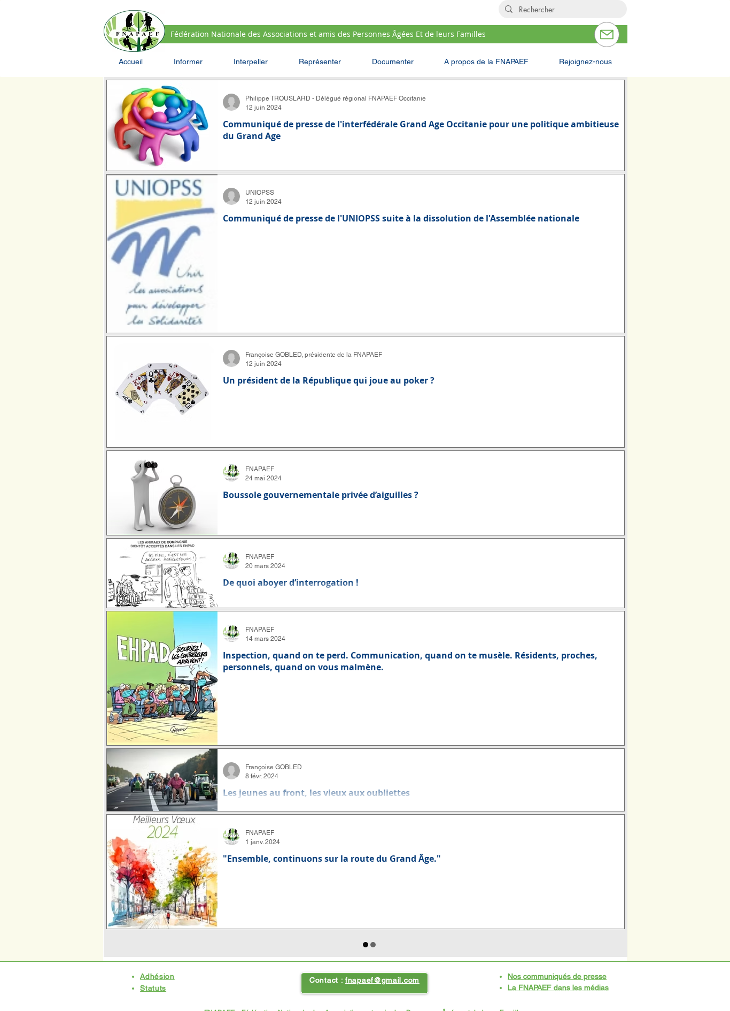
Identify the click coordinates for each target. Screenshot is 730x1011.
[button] (188, 61)
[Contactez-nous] (606, 34)
